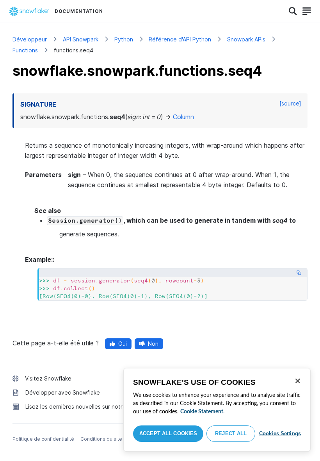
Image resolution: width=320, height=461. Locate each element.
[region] (217, 410)
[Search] (293, 11)
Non (153, 343)
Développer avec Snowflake (62, 392)
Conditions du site (101, 439)
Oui (122, 343)
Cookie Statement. (202, 412)
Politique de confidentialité (43, 439)
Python (123, 39)
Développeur (29, 39)
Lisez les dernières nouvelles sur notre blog (82, 406)
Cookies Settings (280, 433)
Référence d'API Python (180, 39)
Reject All (231, 433)
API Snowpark (80, 39)
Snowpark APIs (246, 39)
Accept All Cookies (168, 433)
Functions (25, 50)
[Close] (297, 381)
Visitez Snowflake (48, 378)
